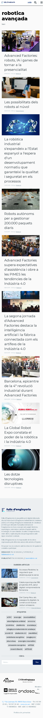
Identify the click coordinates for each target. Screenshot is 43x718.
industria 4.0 (21, 633)
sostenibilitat (30, 617)
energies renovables (27, 641)
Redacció (18, 73)
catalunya (32, 625)
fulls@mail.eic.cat (7, 554)
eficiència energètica (16, 637)
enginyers (32, 637)
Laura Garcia (34, 577)
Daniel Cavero (20, 110)
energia (18, 617)
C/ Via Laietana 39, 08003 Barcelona (16, 702)
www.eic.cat (25, 704)
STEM (31, 645)
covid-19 (9, 633)
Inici (3, 24)
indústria (21, 625)
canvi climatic (17, 649)
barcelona (12, 641)
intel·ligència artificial (16, 621)
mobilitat (33, 633)
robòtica (10, 625)
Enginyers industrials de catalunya (21, 629)
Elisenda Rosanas (36, 608)
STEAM (29, 649)
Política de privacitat (22, 712)
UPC (9, 617)
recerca (32, 621)
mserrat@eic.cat (31, 558)
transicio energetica (18, 645)
